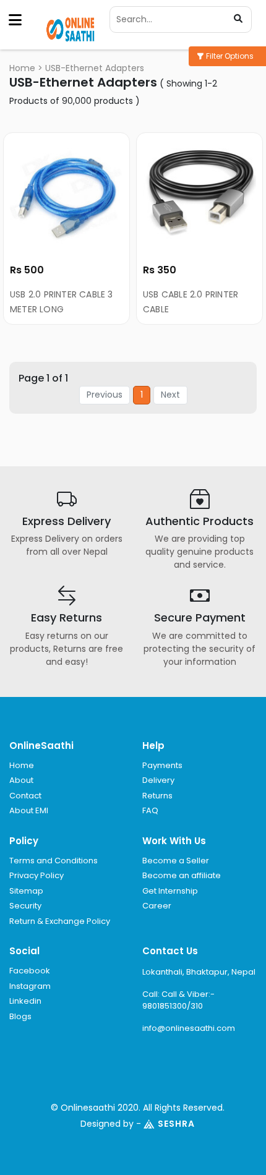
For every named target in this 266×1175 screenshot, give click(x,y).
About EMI (28, 810)
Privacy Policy (36, 875)
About (21, 780)
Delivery (158, 780)
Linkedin (25, 1001)
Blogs (20, 1016)
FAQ (150, 810)
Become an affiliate (181, 875)
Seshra (176, 1123)
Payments (162, 765)
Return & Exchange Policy (59, 921)
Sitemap (26, 891)
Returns (157, 795)
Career (156, 906)
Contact (25, 795)
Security (25, 906)
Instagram (30, 986)
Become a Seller (175, 860)
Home (22, 68)
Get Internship (170, 891)
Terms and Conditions (53, 860)
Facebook (29, 970)
